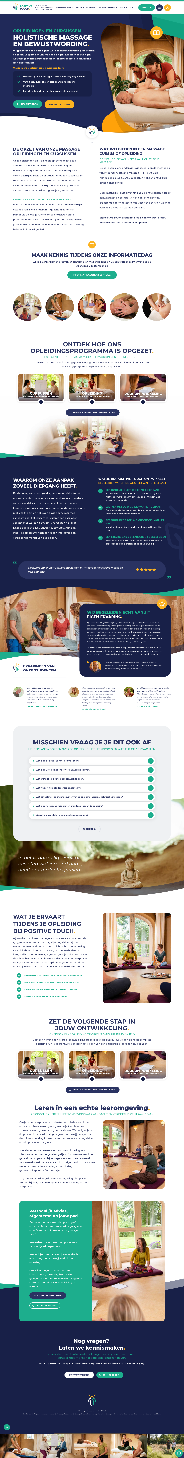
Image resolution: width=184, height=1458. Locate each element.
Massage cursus (64, 7)
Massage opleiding (85, 7)
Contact (146, 8)
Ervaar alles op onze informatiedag (94, 412)
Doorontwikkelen (107, 7)
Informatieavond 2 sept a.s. (92, 275)
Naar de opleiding (59, 104)
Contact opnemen (79, 1375)
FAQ (132, 7)
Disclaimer (27, 1414)
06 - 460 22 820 (46, 1306)
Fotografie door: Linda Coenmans (128, 1414)
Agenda (123, 7)
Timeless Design (105, 1414)
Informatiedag (29, 104)
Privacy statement (64, 1414)
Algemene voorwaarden (44, 1414)
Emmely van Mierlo (153, 1414)
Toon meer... (89, 829)
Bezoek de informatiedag (48, 1296)
